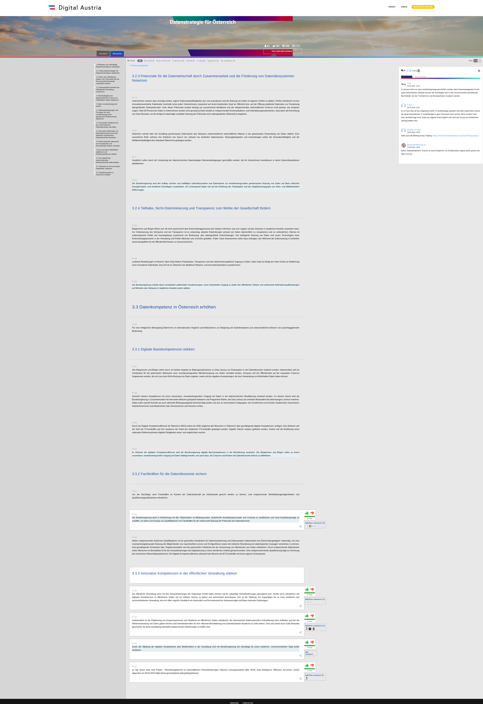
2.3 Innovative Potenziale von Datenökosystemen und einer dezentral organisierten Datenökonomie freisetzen (107, 134)
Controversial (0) (178, 61)
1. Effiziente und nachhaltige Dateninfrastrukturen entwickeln (108, 66)
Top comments (420, 77)
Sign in (404, 7)
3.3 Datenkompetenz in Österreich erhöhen (104, 174)
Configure (300, 119)
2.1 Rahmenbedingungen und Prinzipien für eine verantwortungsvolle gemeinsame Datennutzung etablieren (107, 114)
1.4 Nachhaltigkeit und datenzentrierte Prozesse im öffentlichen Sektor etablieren (107, 98)
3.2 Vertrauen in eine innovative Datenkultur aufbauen (108, 167)
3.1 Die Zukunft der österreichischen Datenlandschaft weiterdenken (107, 160)
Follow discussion (282, 51)
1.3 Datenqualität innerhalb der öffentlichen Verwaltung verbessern (107, 89)
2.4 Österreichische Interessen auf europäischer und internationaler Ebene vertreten (108, 143)
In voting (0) (201, 61)
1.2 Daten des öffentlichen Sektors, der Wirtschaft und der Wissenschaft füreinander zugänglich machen (107, 80)
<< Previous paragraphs (138, 65)
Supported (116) (213, 61)
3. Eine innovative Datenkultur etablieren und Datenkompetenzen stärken (107, 152)
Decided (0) (191, 61)
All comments (406, 77)
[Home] (74, 8)
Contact (392, 7)
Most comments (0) (163, 61)
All (140, 61)
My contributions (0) (228, 61)
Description (103, 54)
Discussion (117, 53)
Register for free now (423, 7)
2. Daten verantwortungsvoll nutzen (106, 105)
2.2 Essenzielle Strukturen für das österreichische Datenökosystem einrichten (107, 125)
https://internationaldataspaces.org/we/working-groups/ (456, 135)
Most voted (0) (149, 61)
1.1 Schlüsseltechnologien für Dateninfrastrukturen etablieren (107, 72)
